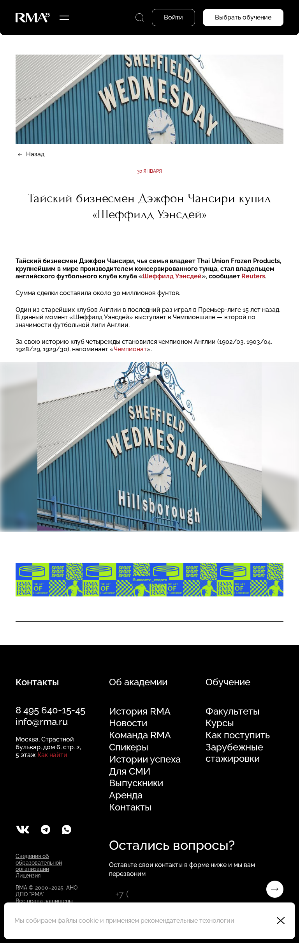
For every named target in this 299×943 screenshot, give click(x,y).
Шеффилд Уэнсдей (172, 276)
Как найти (52, 755)
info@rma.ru (42, 721)
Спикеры (128, 747)
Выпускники (136, 783)
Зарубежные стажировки (234, 753)
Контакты (130, 807)
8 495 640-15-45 (50, 710)
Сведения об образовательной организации (39, 862)
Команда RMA (140, 735)
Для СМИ (129, 771)
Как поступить (238, 735)
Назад (35, 154)
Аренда (125, 795)
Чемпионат (130, 349)
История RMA (140, 711)
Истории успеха (145, 759)
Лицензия (28, 875)
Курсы (220, 723)
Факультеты (233, 711)
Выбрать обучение (243, 17)
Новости (128, 723)
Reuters (253, 276)
